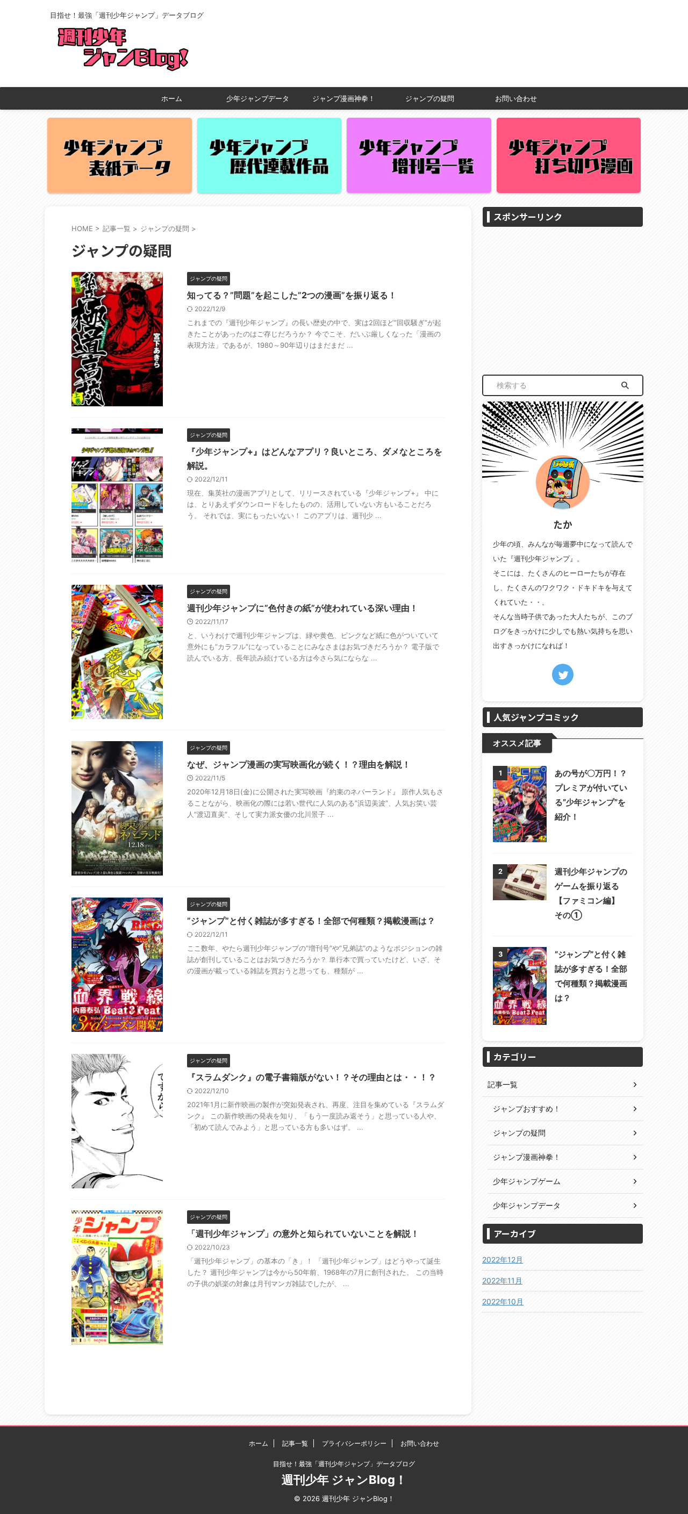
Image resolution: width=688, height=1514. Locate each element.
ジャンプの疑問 (429, 98)
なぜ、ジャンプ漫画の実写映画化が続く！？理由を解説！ (299, 764)
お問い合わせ (516, 98)
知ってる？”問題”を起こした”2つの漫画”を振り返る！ (292, 295)
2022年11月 (502, 1280)
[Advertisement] (562, 300)
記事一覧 (295, 1443)
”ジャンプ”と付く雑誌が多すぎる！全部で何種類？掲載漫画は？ (311, 920)
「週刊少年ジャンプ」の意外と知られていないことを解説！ (303, 1233)
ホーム (171, 98)
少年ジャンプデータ (257, 98)
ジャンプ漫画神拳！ (343, 98)
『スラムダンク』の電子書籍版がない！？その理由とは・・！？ (311, 1077)
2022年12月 (502, 1259)
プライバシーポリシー (354, 1443)
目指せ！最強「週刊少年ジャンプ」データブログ (344, 1464)
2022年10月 (503, 1301)
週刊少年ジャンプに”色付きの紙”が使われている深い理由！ (302, 607)
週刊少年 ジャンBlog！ (344, 1480)
